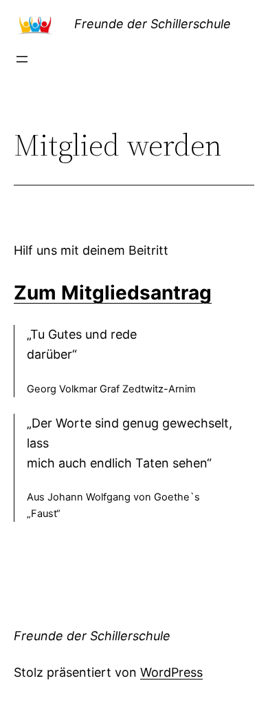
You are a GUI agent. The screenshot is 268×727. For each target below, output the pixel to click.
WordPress (171, 672)
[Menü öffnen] (22, 59)
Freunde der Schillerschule (152, 24)
